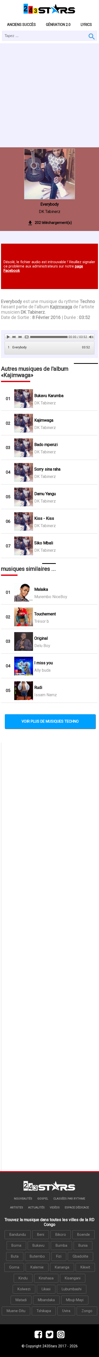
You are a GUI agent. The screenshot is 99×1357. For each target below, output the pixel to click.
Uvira (66, 1311)
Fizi (58, 1256)
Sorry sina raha (47, 469)
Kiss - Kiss (44, 518)
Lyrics (86, 25)
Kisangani (72, 1278)
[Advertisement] (49, 95)
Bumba (61, 1245)
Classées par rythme (69, 1198)
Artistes (16, 1207)
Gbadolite (80, 1256)
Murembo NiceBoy (50, 596)
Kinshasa (46, 1278)
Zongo (86, 1311)
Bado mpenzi (46, 444)
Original (41, 638)
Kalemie (37, 1267)
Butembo (37, 1256)
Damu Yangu (45, 493)
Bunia (83, 1245)
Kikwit (85, 1267)
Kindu (23, 1278)
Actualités (36, 1207)
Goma (14, 1267)
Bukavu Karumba (48, 395)
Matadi (21, 1300)
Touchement (45, 614)
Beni (40, 1235)
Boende (83, 1235)
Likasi (46, 1289)
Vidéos (55, 1207)
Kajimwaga (43, 420)
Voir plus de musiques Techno (50, 721)
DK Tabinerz (49, 211)
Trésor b (41, 621)
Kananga (62, 1267)
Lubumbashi (71, 1289)
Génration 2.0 (58, 25)
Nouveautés (23, 1198)
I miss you (43, 662)
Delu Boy (42, 645)
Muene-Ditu (16, 1311)
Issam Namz (45, 694)
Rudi (38, 687)
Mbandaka (46, 1300)
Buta (15, 1256)
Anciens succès (21, 25)
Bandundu (17, 1235)
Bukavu (38, 1245)
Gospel (42, 1198)
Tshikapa (44, 1311)
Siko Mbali (43, 543)
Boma (16, 1245)
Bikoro (60, 1235)
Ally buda (42, 670)
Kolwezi (24, 1289)
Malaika (41, 589)
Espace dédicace (77, 1207)
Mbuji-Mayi (75, 1300)
